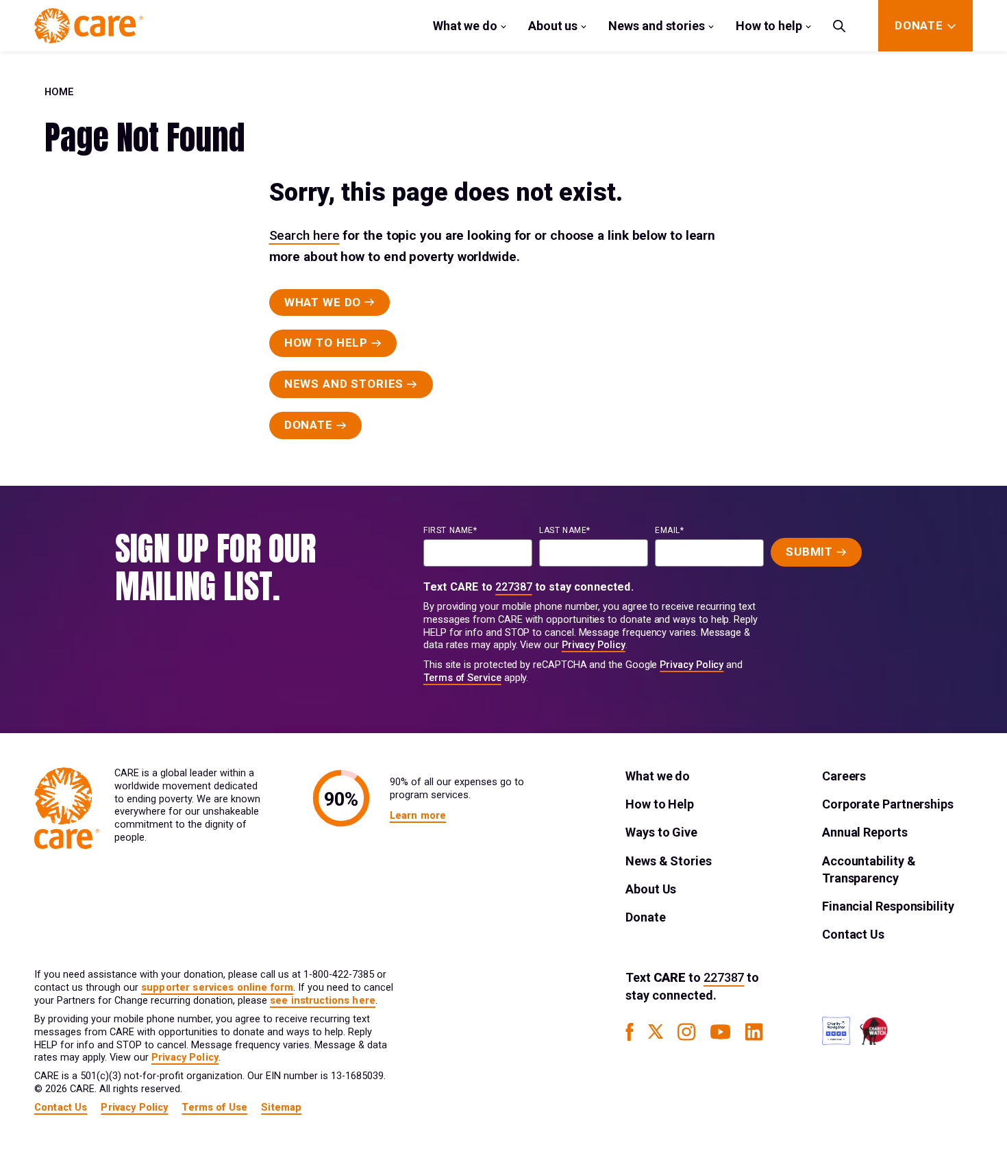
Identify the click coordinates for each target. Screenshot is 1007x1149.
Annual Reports (865, 832)
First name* (450, 530)
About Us (650, 889)
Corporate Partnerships (888, 804)
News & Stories (668, 861)
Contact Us (853, 934)
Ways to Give (661, 832)
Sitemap (281, 1107)
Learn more (418, 815)
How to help (769, 25)
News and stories (656, 25)
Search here (304, 235)
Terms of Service (462, 678)
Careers (844, 776)
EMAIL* (669, 530)
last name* (564, 530)
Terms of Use (214, 1107)
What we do (465, 25)
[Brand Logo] (88, 25)
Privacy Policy (593, 645)
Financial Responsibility (888, 906)
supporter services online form (217, 987)
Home (59, 92)
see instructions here (322, 1000)
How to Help (659, 804)
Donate (645, 917)
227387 (513, 586)
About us (552, 25)
